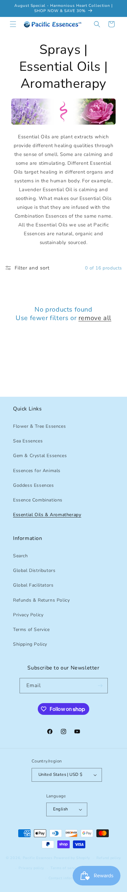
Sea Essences (28, 441)
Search (20, 556)
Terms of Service (31, 629)
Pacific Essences (37, 857)
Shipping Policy (30, 644)
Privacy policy (31, 868)
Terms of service (65, 868)
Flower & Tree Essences (39, 426)
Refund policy (108, 857)
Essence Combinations (38, 500)
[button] (13, 24)
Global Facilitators (33, 585)
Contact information (67, 878)
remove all (94, 318)
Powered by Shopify (72, 857)
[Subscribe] (100, 685)
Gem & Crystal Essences (40, 456)
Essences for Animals (37, 471)
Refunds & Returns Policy (41, 600)
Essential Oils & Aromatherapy (47, 515)
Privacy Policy (28, 615)
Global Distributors (34, 570)
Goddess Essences (33, 485)
